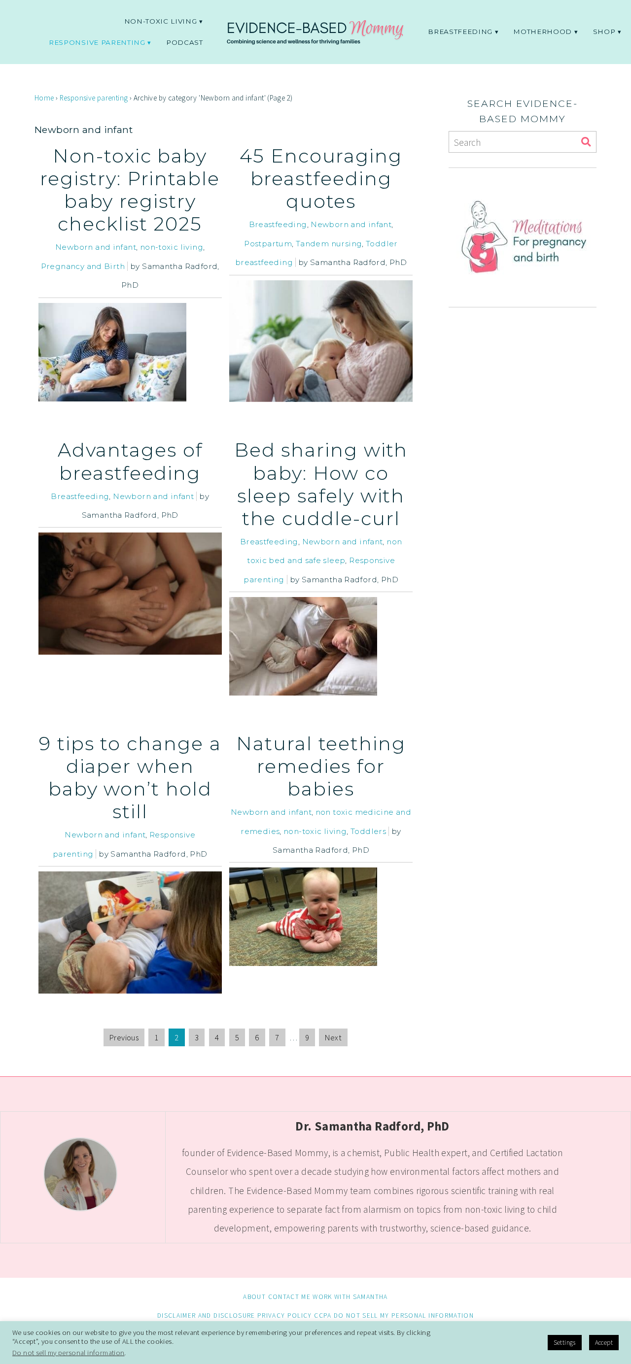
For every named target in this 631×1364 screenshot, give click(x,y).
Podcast (184, 42)
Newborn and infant (95, 247)
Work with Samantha (350, 1297)
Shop (604, 31)
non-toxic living (160, 21)
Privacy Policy (284, 1315)
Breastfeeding (460, 31)
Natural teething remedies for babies (321, 766)
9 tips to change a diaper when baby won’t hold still (130, 777)
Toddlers (368, 831)
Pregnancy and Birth (83, 266)
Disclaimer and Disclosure (206, 1315)
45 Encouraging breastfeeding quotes (321, 178)
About (254, 1297)
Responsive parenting (97, 42)
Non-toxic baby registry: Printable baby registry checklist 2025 (129, 189)
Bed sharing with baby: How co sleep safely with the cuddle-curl (321, 484)
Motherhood (542, 31)
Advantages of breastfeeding (130, 461)
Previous (124, 1037)
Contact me (289, 1297)
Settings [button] (565, 1342)
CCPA (322, 1315)
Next (333, 1037)
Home (44, 97)
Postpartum (268, 243)
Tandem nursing (329, 243)
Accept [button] (604, 1342)
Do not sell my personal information (404, 1315)
